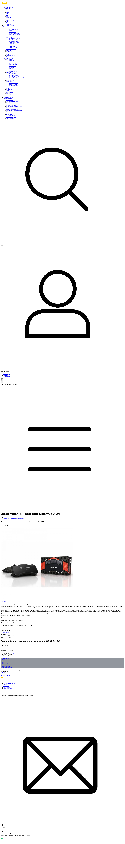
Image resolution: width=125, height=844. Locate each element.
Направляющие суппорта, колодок (14, 106)
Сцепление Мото (10, 114)
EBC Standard (12, 32)
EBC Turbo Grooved (14, 33)
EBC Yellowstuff (13, 64)
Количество (3, 650)
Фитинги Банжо (10, 118)
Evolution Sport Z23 (14, 76)
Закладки (5, 690)
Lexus (7, 19)
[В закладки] (10, 650)
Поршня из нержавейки (12, 109)
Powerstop (8, 50)
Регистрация (6, 374)
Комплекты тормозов (8, 25)
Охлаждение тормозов (11, 107)
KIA (7, 16)
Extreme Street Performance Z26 (16, 77)
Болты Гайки (9, 100)
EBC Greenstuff (13, 62)
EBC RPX (11, 70)
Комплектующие (7, 98)
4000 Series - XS (13, 45)
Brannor (8, 53)
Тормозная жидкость (11, 117)
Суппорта (8, 24)
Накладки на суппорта (12, 105)
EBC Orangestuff (13, 67)
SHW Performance (10, 55)
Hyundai (8, 12)
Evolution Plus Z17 (13, 75)
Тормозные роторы (8, 96)
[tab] (62, 601)
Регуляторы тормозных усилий (14, 110)
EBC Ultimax (12, 60)
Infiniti (7, 13)
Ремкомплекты (10, 111)
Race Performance (13, 85)
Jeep (7, 15)
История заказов (7, 688)
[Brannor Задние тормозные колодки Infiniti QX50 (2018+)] (37, 600)
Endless (8, 93)
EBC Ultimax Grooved (14, 34)
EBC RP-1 (11, 68)
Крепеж (8, 102)
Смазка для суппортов (11, 113)
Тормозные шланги (8, 97)
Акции (5, 684)
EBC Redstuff (12, 63)
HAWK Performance (11, 49)
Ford (7, 11)
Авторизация (6, 375)
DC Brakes (9, 51)
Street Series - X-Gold (14, 41)
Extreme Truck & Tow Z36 (15, 79)
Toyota (8, 21)
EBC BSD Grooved (14, 29)
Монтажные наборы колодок (13, 104)
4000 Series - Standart (14, 42)
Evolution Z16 (12, 73)
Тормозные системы (8, 7)
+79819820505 (4, 672)
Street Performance (13, 83)
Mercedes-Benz (10, 20)
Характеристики (5, 632)
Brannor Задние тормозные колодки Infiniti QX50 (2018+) (17, 518)
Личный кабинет (7, 687)
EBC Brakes (9, 28)
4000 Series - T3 (13, 43)
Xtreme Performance (14, 84)
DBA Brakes (9, 37)
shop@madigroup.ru (5, 675)
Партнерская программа (9, 683)
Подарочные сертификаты (9, 682)
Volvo (7, 22)
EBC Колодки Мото (14, 71)
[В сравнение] (12, 650)
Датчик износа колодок (12, 101)
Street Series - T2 (13, 39)
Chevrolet (8, 9)
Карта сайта (6, 686)
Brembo (8, 54)
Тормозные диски (7, 26)
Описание (3, 601)
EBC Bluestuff (12, 66)
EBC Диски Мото (13, 36)
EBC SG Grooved (13, 30)
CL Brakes (8, 90)
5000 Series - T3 (13, 46)
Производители (7, 680)
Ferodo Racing (9, 92)
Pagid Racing (9, 89)
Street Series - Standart (14, 38)
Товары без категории (11, 56)
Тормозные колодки (8, 58)
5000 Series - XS (13, 47)
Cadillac (8, 8)
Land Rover (9, 17)
